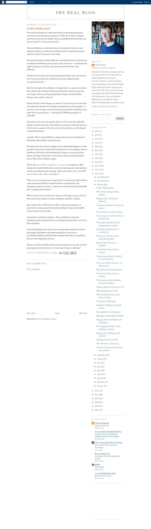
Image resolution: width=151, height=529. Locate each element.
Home (57, 313)
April (99, 374)
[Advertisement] (49, 290)
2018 (97, 154)
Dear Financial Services (103, 475)
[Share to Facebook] (72, 252)
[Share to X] (69, 252)
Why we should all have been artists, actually (108, 296)
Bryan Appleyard (102, 453)
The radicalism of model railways (109, 212)
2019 (97, 150)
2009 (97, 402)
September (101, 355)
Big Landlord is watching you (108, 311)
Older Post (83, 313)
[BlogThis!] (66, 252)
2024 (97, 131)
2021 (97, 142)
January (100, 385)
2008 (97, 406)
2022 (97, 138)
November (101, 180)
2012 (97, 390)
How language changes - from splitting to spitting (108, 327)
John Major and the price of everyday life (107, 230)
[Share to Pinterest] (75, 252)
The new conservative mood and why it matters (109, 349)
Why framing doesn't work (106, 290)
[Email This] (64, 252)
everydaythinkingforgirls (105, 473)
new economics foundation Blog (108, 431)
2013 (97, 173)
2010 (97, 398)
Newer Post (31, 313)
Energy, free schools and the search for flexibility (107, 237)
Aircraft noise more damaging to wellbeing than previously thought (107, 435)
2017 (97, 158)
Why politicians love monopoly (109, 269)
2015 (97, 165)
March (100, 378)
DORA (97, 464)
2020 (97, 146)
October (100, 184)
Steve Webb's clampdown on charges (51, 164)
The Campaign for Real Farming (108, 442)
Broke (40, 41)
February (101, 382)
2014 (97, 169)
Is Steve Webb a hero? (105, 187)
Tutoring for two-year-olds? (107, 339)
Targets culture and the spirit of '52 (110, 286)
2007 (97, 410)
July (99, 362)
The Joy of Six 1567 (102, 425)
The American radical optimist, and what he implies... (108, 281)
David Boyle (100, 65)
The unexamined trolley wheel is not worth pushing (109, 257)
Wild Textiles (99, 467)
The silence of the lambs (106, 301)
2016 (97, 162)
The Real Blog (76, 12)
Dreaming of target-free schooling (109, 315)
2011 (97, 394)
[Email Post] (60, 253)
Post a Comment (33, 269)
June (99, 366)
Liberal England (102, 423)
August (100, 358)
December (101, 176)
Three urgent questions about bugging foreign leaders (108, 224)
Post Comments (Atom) (47, 318)
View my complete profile (104, 106)
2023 (97, 135)
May (99, 370)
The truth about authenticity (107, 343)
